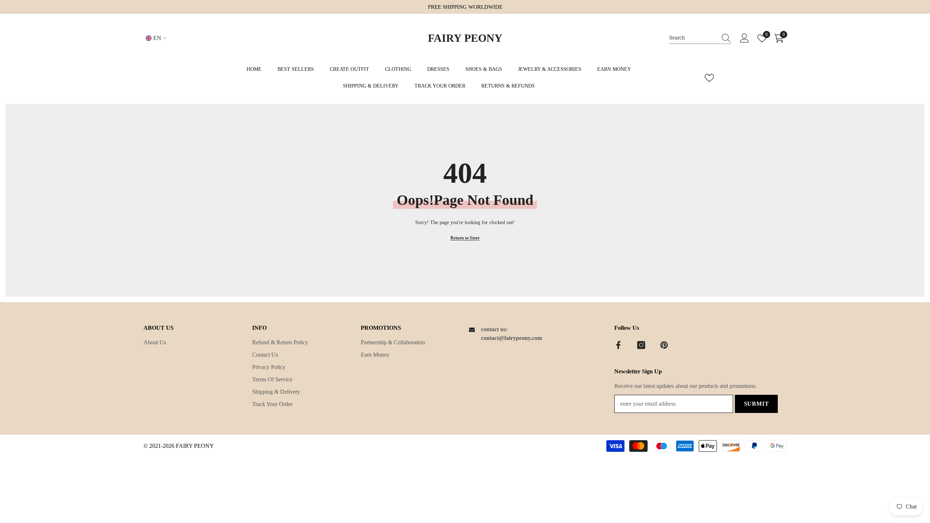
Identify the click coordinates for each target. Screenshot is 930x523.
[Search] (700, 38)
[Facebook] (618, 345)
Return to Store (465, 237)
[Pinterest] (664, 345)
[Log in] (744, 38)
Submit (756, 404)
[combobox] (693, 38)
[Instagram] (641, 345)
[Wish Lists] (709, 77)
